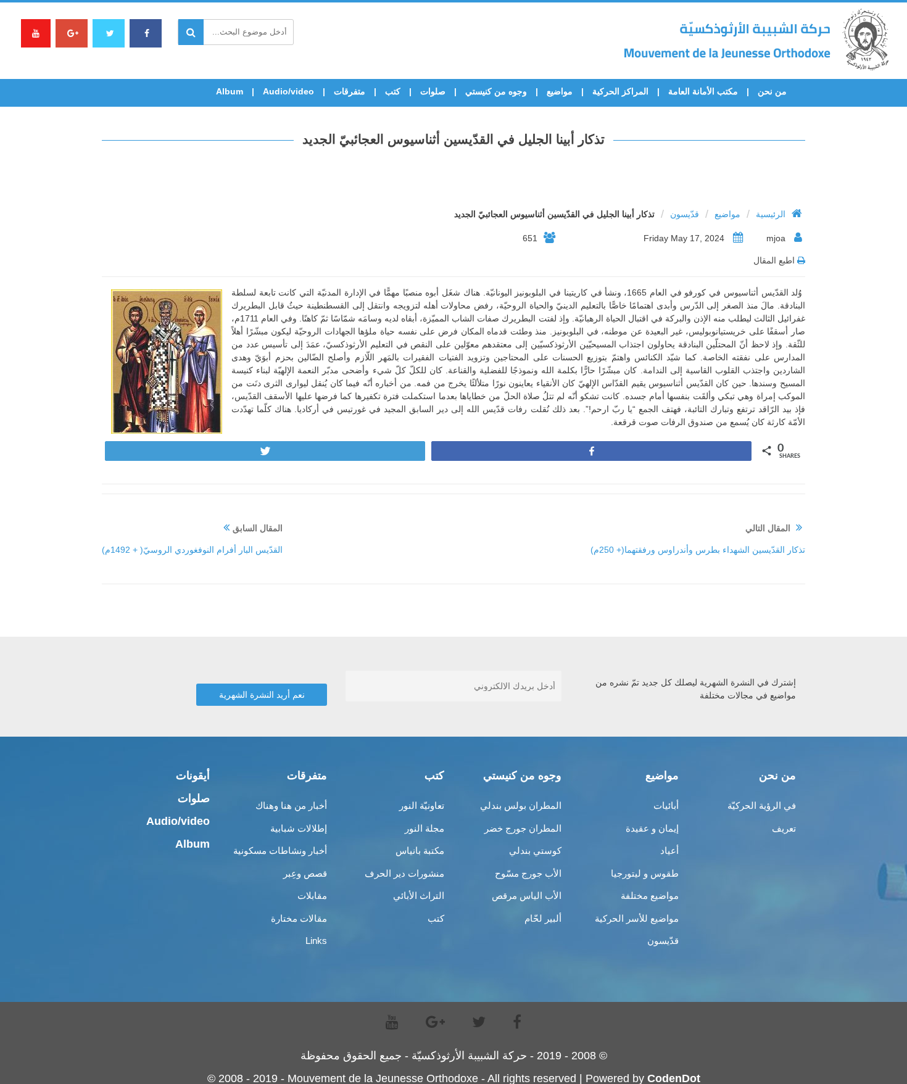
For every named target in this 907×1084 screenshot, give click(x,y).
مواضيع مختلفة (650, 895)
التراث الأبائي (418, 895)
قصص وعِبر (305, 873)
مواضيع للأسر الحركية (637, 918)
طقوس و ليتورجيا (645, 873)
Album (229, 91)
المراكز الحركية (620, 91)
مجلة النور (424, 828)
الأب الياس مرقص (526, 895)
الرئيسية (770, 214)
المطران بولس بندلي (520, 805)
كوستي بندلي (535, 850)
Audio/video (288, 91)
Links (316, 940)
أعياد (669, 850)
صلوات (432, 91)
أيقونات (193, 775)
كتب (392, 91)
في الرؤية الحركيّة (761, 805)
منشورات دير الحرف (404, 873)
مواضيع (560, 91)
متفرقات (349, 91)
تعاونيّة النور (421, 805)
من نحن (772, 91)
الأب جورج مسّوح (528, 873)
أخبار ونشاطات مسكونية (280, 850)
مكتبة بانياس (420, 850)
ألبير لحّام (542, 918)
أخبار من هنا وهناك (291, 805)
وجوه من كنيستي (496, 91)
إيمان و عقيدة (652, 828)
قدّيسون (684, 214)
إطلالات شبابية (298, 828)
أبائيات (666, 805)
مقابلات (312, 895)
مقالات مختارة (299, 918)
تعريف (784, 828)
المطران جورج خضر (522, 828)
